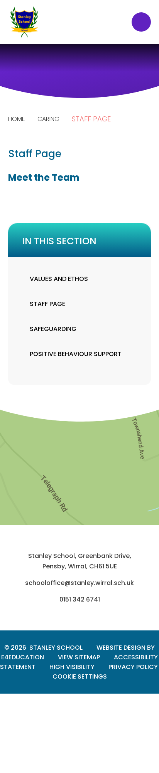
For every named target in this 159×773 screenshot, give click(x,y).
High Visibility (72, 666)
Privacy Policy (133, 666)
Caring (48, 118)
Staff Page (91, 119)
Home (16, 118)
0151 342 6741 (79, 599)
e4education (22, 657)
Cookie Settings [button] (79, 676)
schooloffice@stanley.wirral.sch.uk (79, 582)
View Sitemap (79, 657)
